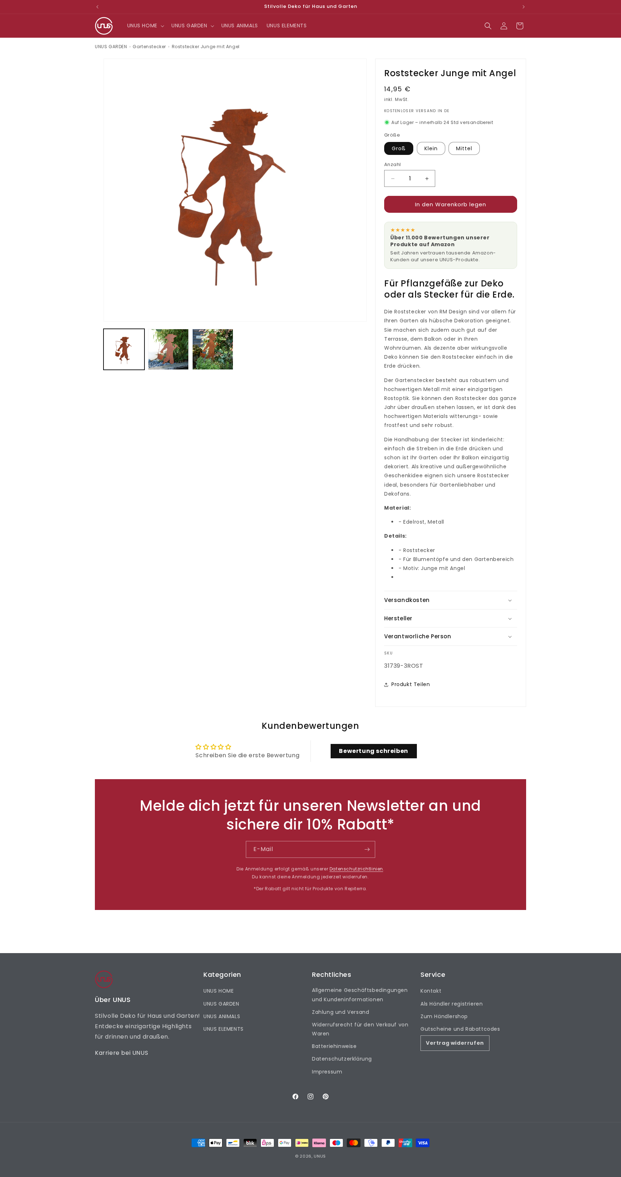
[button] (145, 25)
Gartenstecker (149, 46)
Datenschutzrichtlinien (356, 869)
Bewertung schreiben (373, 751)
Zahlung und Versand (340, 1012)
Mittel (464, 148)
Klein (431, 148)
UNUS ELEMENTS (223, 1029)
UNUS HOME (218, 990)
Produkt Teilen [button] (410, 684)
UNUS (320, 1156)
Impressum (327, 1071)
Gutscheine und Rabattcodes (460, 1029)
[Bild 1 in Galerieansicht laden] (124, 349)
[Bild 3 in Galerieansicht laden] (212, 349)
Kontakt (430, 990)
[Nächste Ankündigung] (524, 7)
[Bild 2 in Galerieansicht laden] (168, 349)
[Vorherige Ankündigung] (97, 7)
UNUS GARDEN (111, 46)
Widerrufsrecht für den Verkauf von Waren (360, 1029)
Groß (399, 148)
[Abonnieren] (367, 849)
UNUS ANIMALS (221, 1016)
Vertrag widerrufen (455, 1043)
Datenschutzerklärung (342, 1058)
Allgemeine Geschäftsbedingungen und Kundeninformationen (360, 995)
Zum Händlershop (444, 1016)
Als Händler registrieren (451, 1003)
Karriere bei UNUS (121, 1053)
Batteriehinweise (334, 1046)
